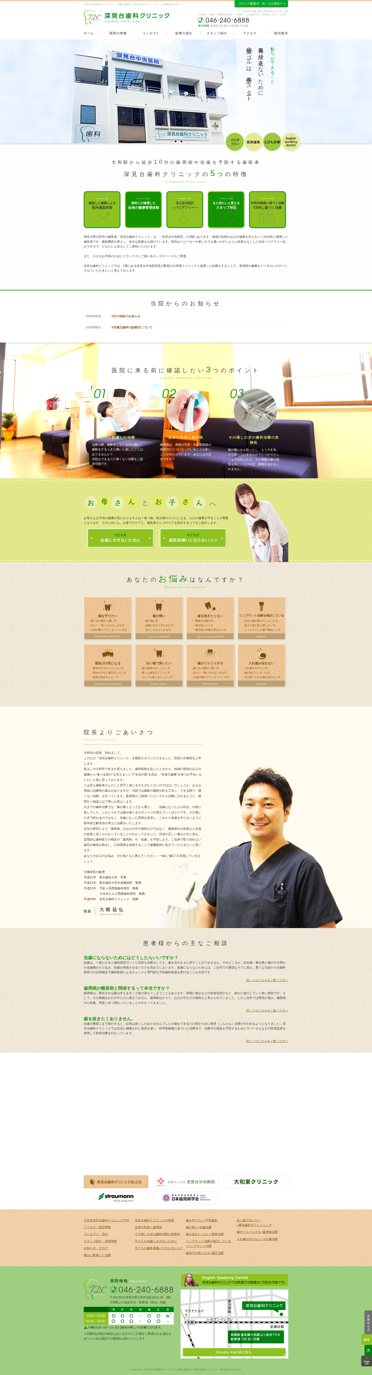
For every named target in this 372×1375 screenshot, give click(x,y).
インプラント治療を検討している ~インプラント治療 (208, 1243)
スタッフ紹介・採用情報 (100, 1241)
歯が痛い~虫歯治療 (199, 1227)
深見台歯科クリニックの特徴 (154, 1220)
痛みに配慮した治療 (97, 1255)
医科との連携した (143, 205)
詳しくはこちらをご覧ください (267, 980)
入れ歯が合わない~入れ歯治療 (257, 1239)
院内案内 (281, 33)
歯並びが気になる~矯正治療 (205, 1253)
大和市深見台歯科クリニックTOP (106, 1220)
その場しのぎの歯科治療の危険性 (157, 1234)
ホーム (89, 33)
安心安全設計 (185, 205)
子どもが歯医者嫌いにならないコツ (159, 1248)
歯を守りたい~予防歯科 (202, 1220)
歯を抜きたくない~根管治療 (205, 1234)
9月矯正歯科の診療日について (132, 327)
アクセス (250, 33)
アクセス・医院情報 (97, 1227)
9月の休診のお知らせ (126, 316)
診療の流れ (184, 33)
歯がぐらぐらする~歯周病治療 (257, 1232)
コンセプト (151, 33)
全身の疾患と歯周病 (148, 1227)
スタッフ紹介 (217, 33)
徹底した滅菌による (102, 205)
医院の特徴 (118, 33)
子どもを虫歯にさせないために (156, 1241)
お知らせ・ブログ (96, 1248)
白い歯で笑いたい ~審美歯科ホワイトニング (254, 1223)
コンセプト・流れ (96, 1234)
